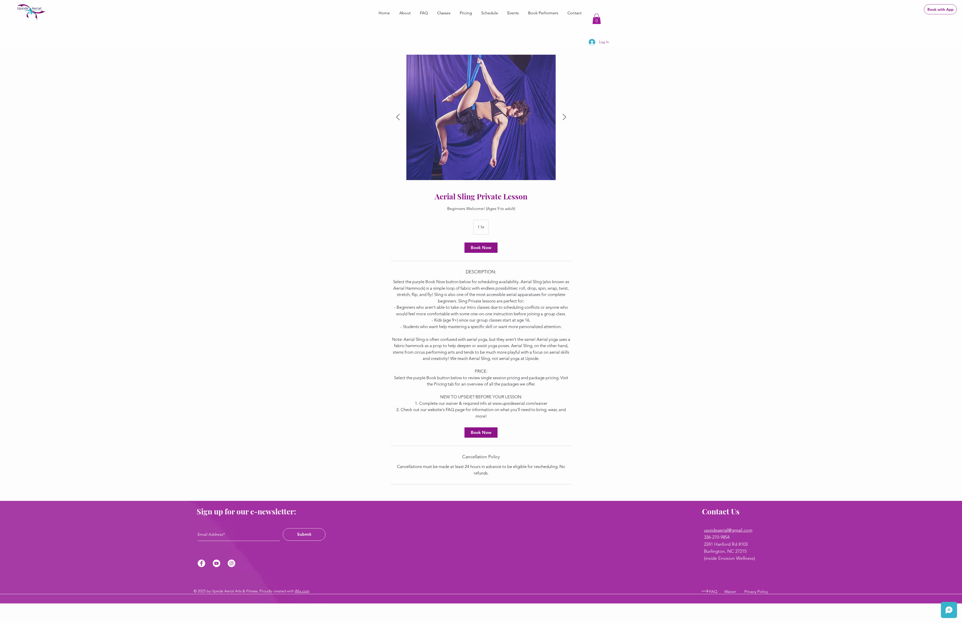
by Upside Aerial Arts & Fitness (232, 591)
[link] (481, 248)
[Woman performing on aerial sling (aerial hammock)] (481, 117)
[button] (596, 19)
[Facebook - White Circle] (201, 563)
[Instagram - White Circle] (231, 563)
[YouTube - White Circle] (216, 563)
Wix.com (302, 591)
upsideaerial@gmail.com (728, 530)
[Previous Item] (398, 117)
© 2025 (200, 591)
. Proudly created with (276, 591)
